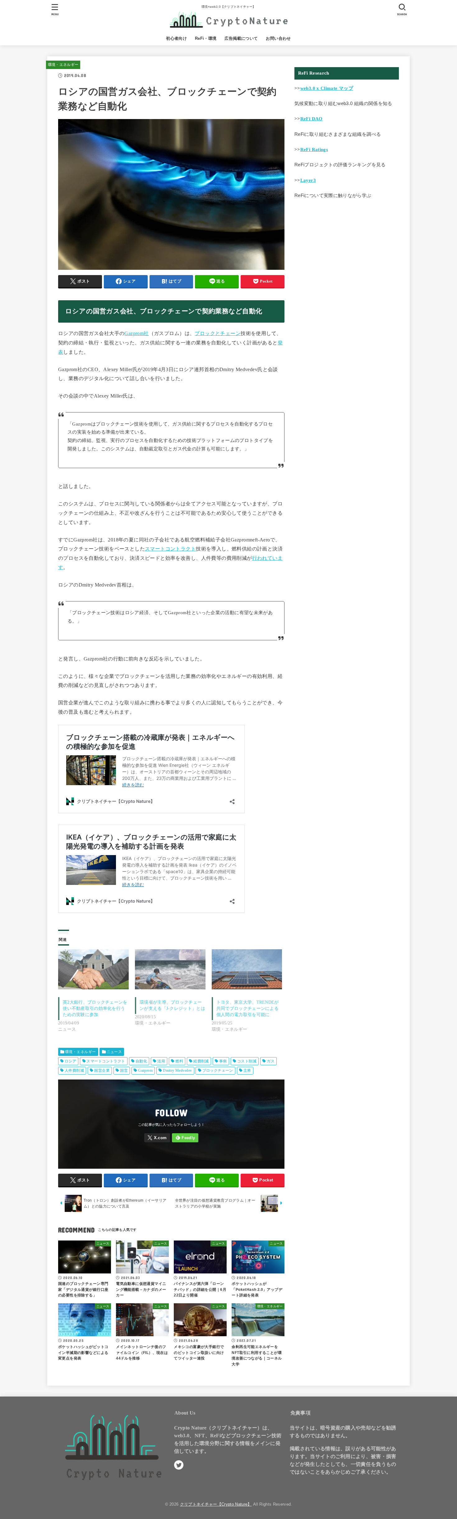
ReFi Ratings (314, 149)
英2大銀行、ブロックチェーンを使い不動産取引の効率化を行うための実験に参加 (95, 1008)
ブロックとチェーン (218, 333)
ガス (271, 1061)
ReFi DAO (311, 118)
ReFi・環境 (206, 38)
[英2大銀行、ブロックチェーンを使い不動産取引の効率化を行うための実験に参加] (93, 969)
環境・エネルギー (63, 64)
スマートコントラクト (170, 549)
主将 (247, 1070)
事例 (223, 1061)
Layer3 (308, 180)
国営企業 (102, 1070)
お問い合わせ (278, 38)
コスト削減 (246, 1061)
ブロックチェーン (217, 1070)
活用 (161, 1061)
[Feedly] (185, 1137)
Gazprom (145, 1070)
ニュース (114, 1052)
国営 (124, 1070)
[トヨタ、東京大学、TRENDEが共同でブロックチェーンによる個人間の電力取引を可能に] (247, 969)
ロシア (70, 1061)
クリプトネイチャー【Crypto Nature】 (216, 1504)
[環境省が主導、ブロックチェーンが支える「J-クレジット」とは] (170, 969)
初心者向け (176, 38)
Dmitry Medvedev (177, 1070)
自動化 (141, 1061)
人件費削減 (74, 1070)
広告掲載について (241, 38)
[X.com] (157, 1137)
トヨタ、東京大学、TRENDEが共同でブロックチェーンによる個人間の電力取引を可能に (247, 1008)
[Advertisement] (346, 254)
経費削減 (201, 1061)
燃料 (179, 1061)
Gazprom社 (136, 333)
